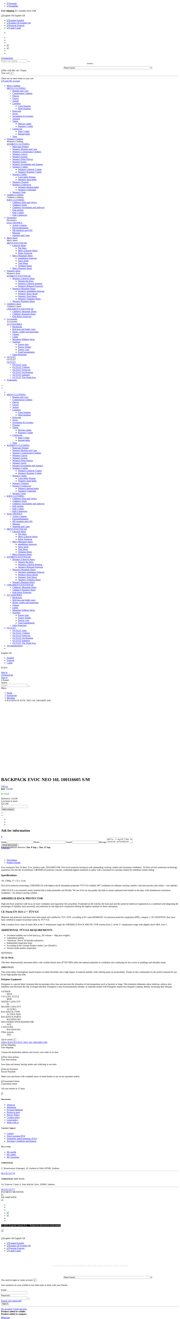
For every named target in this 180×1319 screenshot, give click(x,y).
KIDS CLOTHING (15, 200)
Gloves (15, 98)
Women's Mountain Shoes (24, 288)
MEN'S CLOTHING (16, 88)
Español (20, 20)
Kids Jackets (17, 210)
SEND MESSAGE (9, 845)
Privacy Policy (13, 1115)
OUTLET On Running (22, 372)
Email (69, 842)
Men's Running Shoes (22, 268)
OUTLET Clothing (21, 367)
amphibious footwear (27, 258)
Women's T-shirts (20, 167)
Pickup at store (13, 1112)
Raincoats (16, 111)
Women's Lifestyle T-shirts (30, 169)
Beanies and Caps (20, 91)
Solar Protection (19, 354)
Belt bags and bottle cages (23, 329)
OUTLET (11, 362)
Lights (15, 337)
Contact (10, 1133)
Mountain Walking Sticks (23, 339)
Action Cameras (19, 225)
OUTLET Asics (19, 365)
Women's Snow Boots (28, 294)
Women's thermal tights (28, 187)
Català (18, 28)
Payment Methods (15, 1110)
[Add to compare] (2, 815)
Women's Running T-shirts (30, 172)
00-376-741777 (8, 1189)
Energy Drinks (24, 347)
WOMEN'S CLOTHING (18, 144)
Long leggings (24, 106)
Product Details (13, 862)
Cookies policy (13, 1117)
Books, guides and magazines (25, 332)
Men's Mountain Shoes (22, 255)
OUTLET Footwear (21, 370)
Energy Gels (23, 349)
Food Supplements (26, 352)
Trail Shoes (23, 263)
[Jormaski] (12, 3)
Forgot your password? (11, 1301)
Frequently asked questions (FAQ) (22, 1138)
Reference (6, 798)
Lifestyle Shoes (19, 245)
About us (11, 1105)
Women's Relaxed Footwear (30, 286)
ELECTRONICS (14, 223)
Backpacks (17, 326)
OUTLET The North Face (24, 377)
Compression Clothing (22, 93)
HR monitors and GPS (22, 230)
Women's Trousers (20, 182)
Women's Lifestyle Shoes (23, 278)
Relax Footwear (25, 253)
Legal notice (12, 1120)
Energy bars (23, 344)
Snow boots (23, 261)
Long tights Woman (27, 177)
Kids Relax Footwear (21, 316)
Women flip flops (25, 281)
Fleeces (15, 96)
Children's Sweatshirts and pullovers (28, 207)
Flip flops (22, 248)
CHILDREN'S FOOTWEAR (20, 309)
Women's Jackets (19, 157)
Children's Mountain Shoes (24, 311)
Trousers (16, 119)
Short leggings (24, 108)
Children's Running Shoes (24, 314)
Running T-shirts (25, 126)
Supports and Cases (21, 235)
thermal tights (24, 134)
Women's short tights (27, 179)
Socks (15, 113)
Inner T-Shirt (23, 131)
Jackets (15, 101)
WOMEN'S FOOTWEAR (19, 276)
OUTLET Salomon (21, 375)
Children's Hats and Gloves (24, 202)
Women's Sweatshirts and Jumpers (27, 164)
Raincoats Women (20, 146)
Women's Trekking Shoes (29, 299)
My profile (11, 1152)
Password (5, 1295)
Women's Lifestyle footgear (30, 283)
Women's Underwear (21, 184)
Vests (14, 136)
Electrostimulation (20, 228)
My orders (11, 1154)
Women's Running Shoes (23, 301)
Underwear (17, 129)
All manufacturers (15, 645)
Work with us (13, 1122)
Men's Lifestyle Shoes (28, 250)
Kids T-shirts (18, 212)
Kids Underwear (19, 215)
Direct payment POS (16, 1136)
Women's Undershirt (27, 190)
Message (102, 842)
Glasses (15, 334)
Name (3, 842)
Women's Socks (19, 162)
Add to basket (8, 809)
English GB (25, 23)
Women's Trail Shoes (27, 296)
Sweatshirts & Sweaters (22, 116)
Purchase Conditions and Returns (21, 1141)
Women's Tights (19, 174)
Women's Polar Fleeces (22, 159)
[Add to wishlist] (2, 812)
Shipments (11, 1107)
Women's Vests (19, 192)
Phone (36, 842)
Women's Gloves (19, 154)
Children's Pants (19, 205)
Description (12, 860)
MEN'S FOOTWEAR (17, 243)
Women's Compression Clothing (26, 151)
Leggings (16, 103)
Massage (16, 233)
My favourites (13, 1157)
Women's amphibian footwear (31, 291)
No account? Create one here (14, 1309)
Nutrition (16, 342)
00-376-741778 (8, 1173)
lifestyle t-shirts (24, 124)
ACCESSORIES (14, 324)
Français (20, 25)
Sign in (4, 672)
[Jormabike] (12, 6)
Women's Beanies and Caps (24, 149)
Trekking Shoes (25, 266)
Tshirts (15, 121)
